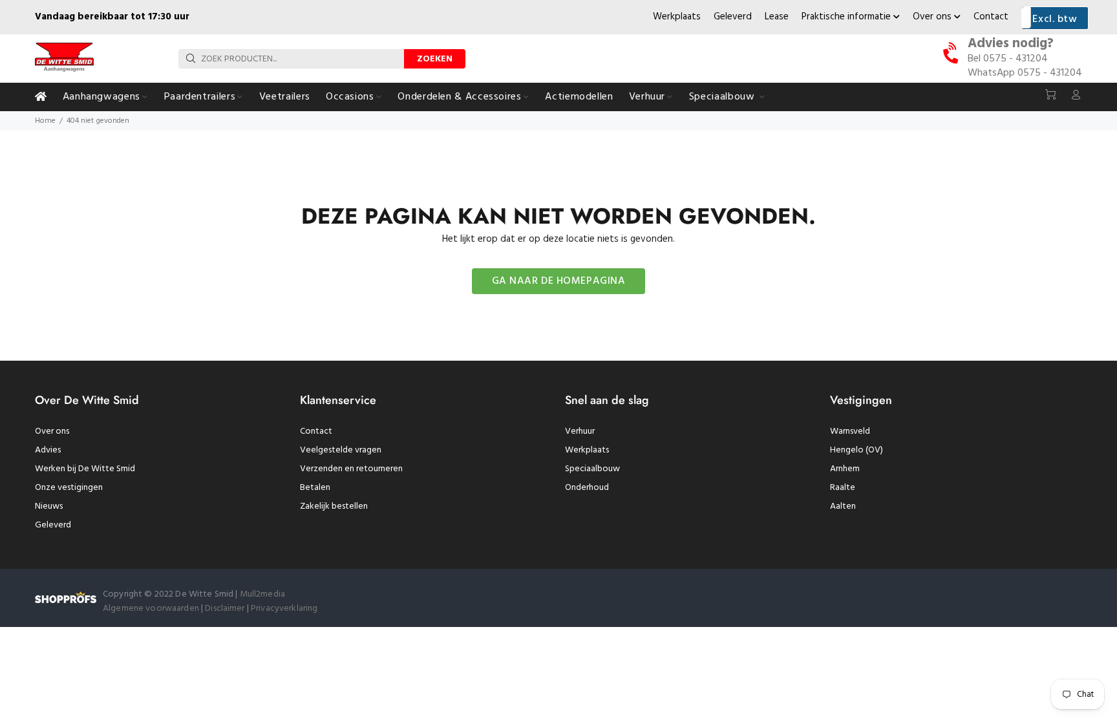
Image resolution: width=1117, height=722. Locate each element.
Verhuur (580, 431)
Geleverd (733, 17)
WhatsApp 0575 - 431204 (1025, 73)
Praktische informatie (847, 17)
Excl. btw (1054, 19)
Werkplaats (677, 17)
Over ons (933, 17)
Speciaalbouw (592, 469)
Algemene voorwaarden (151, 608)
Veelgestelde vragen (340, 450)
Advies (48, 450)
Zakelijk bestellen (334, 506)
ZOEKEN (434, 59)
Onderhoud (587, 487)
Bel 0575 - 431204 (1008, 58)
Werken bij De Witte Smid (85, 469)
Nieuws (49, 506)
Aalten (843, 506)
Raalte (842, 487)
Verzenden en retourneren (351, 469)
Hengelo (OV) (856, 450)
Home (45, 120)
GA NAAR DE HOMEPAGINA (559, 281)
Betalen (315, 487)
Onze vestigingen (69, 487)
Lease (777, 17)
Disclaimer (226, 608)
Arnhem (845, 469)
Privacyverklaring (284, 608)
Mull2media (262, 594)
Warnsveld (850, 431)
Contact (990, 17)
